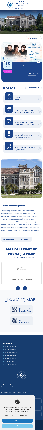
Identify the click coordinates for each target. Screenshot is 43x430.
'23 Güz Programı (10, 358)
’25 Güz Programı (10, 350)
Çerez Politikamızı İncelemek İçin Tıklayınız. (17, 415)
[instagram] (10, 384)
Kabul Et (17, 420)
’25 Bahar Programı (11, 353)
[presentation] (4, 61)
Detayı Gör (12, 24)
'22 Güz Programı (10, 364)
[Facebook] (3, 384)
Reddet (18, 426)
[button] (7, 195)
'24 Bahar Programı (11, 355)
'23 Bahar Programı (11, 361)
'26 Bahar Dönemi (10, 347)
